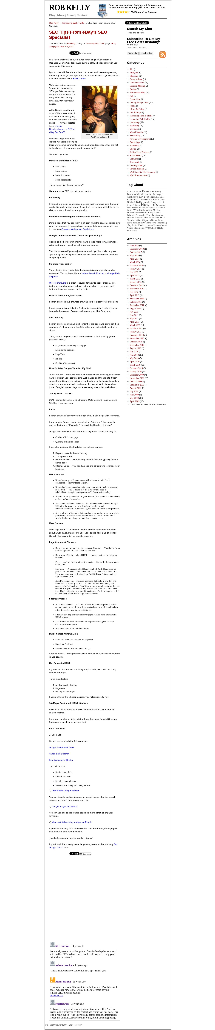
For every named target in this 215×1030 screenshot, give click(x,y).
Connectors (132, 196)
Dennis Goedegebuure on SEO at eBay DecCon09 (62, 129)
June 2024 (134, 245)
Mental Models (136, 132)
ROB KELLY (69, 7)
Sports (147, 220)
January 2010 (135, 371)
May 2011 (134, 318)
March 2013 (135, 279)
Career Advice (136, 79)
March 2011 (135, 325)
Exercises (160, 197)
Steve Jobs (157, 220)
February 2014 (136, 265)
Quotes (133, 149)
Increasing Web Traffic (73, 23)
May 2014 (134, 255)
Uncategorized (136, 165)
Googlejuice (54, 47)
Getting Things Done (139, 102)
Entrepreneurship (137, 92)
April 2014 (134, 259)
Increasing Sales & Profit (141, 116)
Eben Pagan (150, 196)
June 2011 (134, 315)
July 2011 (134, 312)
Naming (148, 212)
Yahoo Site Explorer (59, 753)
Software (134, 159)
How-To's (64, 47)
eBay (113, 43)
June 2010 (134, 355)
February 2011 (136, 328)
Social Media (135, 155)
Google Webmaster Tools (61, 747)
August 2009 (135, 388)
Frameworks (146, 199)
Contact (82, 15)
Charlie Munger (153, 194)
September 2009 (137, 385)
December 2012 (137, 285)
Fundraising (135, 99)
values (149, 225)
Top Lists (132, 225)
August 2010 (135, 348)
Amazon (137, 191)
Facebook (132, 199)
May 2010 (134, 358)
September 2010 (137, 345)
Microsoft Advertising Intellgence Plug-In (72, 822)
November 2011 (137, 298)
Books (146, 191)
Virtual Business (137, 169)
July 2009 (134, 391)
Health (133, 106)
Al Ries (130, 191)
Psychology (135, 142)
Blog (52, 15)
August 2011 (135, 308)
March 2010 (135, 365)
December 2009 (137, 375)
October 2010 (136, 342)
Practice (130, 217)
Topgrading (161, 222)
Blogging (134, 76)
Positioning (157, 215)
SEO (71, 47)
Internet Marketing (147, 207)
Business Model (135, 194)
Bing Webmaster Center (61, 760)
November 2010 (137, 338)
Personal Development (140, 139)
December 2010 (137, 335)
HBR (161, 202)
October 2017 (136, 252)
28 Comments (85, 53)
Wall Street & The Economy (142, 172)
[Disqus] (84, 899)
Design (133, 89)
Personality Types (143, 215)
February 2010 (136, 368)
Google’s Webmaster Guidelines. (77, 229)
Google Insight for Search (64, 806)
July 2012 (134, 292)
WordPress (132, 230)
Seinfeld (155, 218)
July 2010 (134, 351)
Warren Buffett (154, 227)
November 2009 (137, 378)
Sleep (129, 220)
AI (131, 69)
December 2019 (137, 249)
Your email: (132, 44)
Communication (137, 82)
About (70, 15)
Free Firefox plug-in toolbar (65, 790)
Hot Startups (135, 112)
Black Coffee (79, 78)
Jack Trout (160, 207)
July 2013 (134, 272)
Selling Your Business (139, 152)
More (61, 15)
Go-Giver (160, 200)
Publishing (134, 145)
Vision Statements (135, 227)
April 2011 (134, 322)
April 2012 (134, 295)
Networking (135, 135)
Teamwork (134, 162)
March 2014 (135, 262)
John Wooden (135, 209)
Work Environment (138, 175)
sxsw (143, 222)
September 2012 (137, 289)
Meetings (134, 129)
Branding (156, 191)
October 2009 (136, 381)
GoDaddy (137, 202)
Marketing (134, 126)
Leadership (134, 122)
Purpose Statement (143, 217)
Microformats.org (57, 283)
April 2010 (134, 361)
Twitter (142, 225)
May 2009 (134, 398)
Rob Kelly (54, 23)
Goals (130, 202)
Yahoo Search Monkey (93, 273)
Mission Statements (135, 212)
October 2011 (136, 302)
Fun (131, 96)
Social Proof (137, 220)
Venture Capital (160, 225)
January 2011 (135, 332)
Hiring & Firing (137, 109)
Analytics (134, 72)
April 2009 (134, 401)
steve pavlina (133, 222)
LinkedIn (147, 209)
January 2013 (135, 282)
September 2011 (137, 305)
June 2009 (134, 395)
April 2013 (134, 275)
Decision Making (137, 86)
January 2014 (135, 269)
